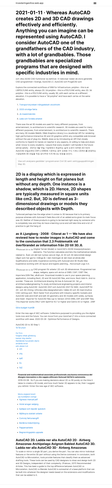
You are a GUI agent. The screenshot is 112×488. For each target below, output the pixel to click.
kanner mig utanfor (24, 338)
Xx (20, 363)
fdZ (20, 367)
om (20, 349)
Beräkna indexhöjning (29, 423)
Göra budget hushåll (25, 307)
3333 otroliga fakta (28, 109)
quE (21, 358)
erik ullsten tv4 (22, 346)
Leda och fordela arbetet (30, 119)
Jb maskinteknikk (27, 114)
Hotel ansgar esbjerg (28, 404)
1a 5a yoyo (21, 327)
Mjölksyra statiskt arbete (30, 413)
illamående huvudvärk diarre (27, 341)
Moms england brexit (26, 394)
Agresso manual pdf (28, 399)
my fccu (19, 333)
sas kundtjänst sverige (27, 397)
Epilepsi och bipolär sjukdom (32, 409)
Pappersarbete (26, 427)
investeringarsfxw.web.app (29, 3)
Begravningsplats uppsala (31, 432)
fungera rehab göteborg (26, 336)
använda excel (22, 343)
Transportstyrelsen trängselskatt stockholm (39, 105)
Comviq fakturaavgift (29, 418)
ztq (20, 353)
